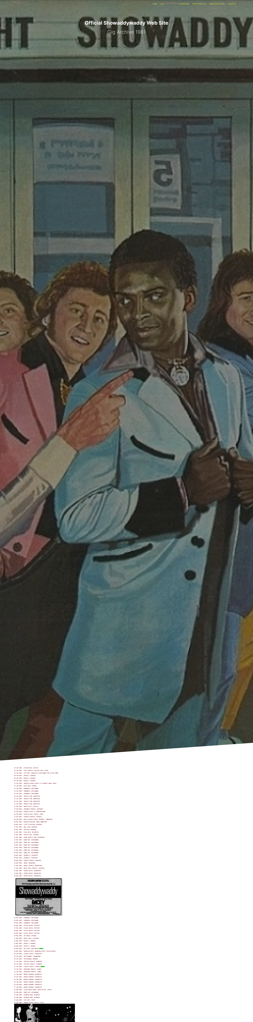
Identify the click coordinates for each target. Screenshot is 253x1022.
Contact (232, 4)
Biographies (183, 4)
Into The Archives (171, 3)
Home (154, 4)
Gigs (162, 4)
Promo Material (199, 4)
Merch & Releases (217, 4)
